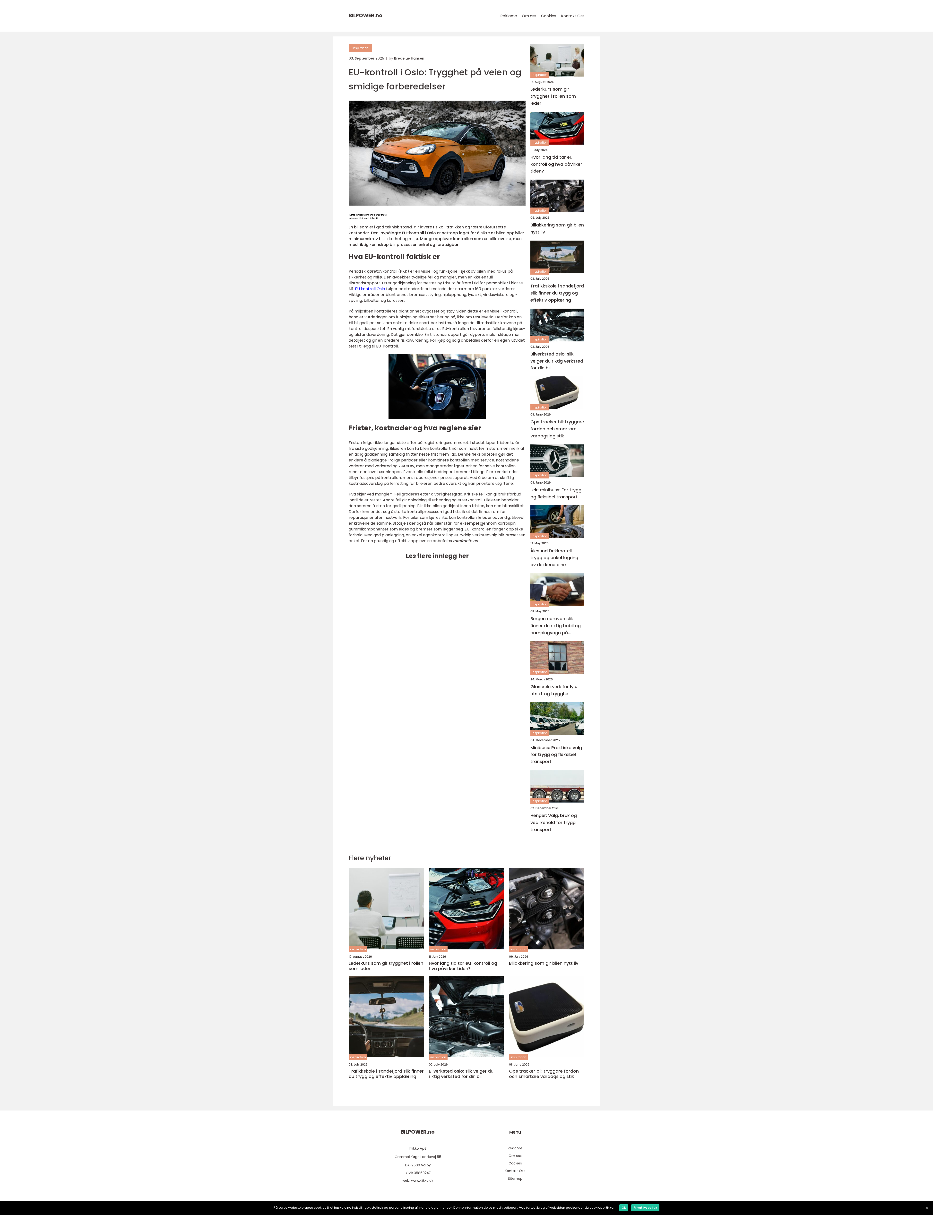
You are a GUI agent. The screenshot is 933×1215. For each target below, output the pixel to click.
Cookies (548, 16)
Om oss (529, 16)
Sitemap (515, 1178)
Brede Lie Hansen (409, 58)
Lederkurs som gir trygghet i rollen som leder (553, 96)
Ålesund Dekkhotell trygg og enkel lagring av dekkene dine (554, 558)
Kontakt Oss (572, 16)
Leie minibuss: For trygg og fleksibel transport (555, 493)
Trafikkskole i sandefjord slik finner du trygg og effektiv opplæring (557, 293)
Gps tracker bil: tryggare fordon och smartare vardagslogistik (557, 429)
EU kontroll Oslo (370, 289)
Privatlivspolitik (645, 1208)
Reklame (508, 16)
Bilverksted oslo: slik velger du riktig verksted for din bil (556, 361)
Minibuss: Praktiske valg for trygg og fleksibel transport (556, 755)
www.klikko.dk (422, 1180)
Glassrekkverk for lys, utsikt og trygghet (553, 690)
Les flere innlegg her (437, 556)
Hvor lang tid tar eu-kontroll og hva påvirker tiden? (556, 164)
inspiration (360, 48)
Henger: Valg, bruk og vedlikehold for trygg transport (553, 822)
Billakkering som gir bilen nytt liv (557, 228)
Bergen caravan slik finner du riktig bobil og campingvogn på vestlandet (555, 626)
